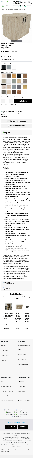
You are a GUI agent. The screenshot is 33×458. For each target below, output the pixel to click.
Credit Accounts (6, 386)
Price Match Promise (7, 391)
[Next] (30, 28)
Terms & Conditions (23, 396)
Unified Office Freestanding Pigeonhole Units (8, 316)
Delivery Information (7, 401)
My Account (4, 381)
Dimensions (10, 283)
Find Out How (11, 427)
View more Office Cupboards (18, 121)
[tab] (16, 132)
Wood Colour (4, 72)
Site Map (29, 445)
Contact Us (4, 350)
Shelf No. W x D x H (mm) (7, 57)
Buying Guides (22, 354)
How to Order (5, 355)
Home (2, 9)
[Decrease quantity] (3, 101)
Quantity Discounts (6, 396)
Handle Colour (5, 64)
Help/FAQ (3, 360)
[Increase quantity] (11, 101)
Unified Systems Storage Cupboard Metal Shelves (28, 317)
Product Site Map (17, 446)
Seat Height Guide (23, 364)
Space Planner (22, 359)
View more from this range (17, 125)
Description (10, 133)
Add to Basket (23, 101)
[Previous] (2, 28)
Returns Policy (22, 391)
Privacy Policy (21, 386)
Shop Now (23, 427)
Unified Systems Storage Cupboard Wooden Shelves (18, 317)
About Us (3, 345)
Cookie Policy (21, 381)
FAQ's (8, 288)
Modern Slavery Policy (24, 401)
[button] (3, 316)
